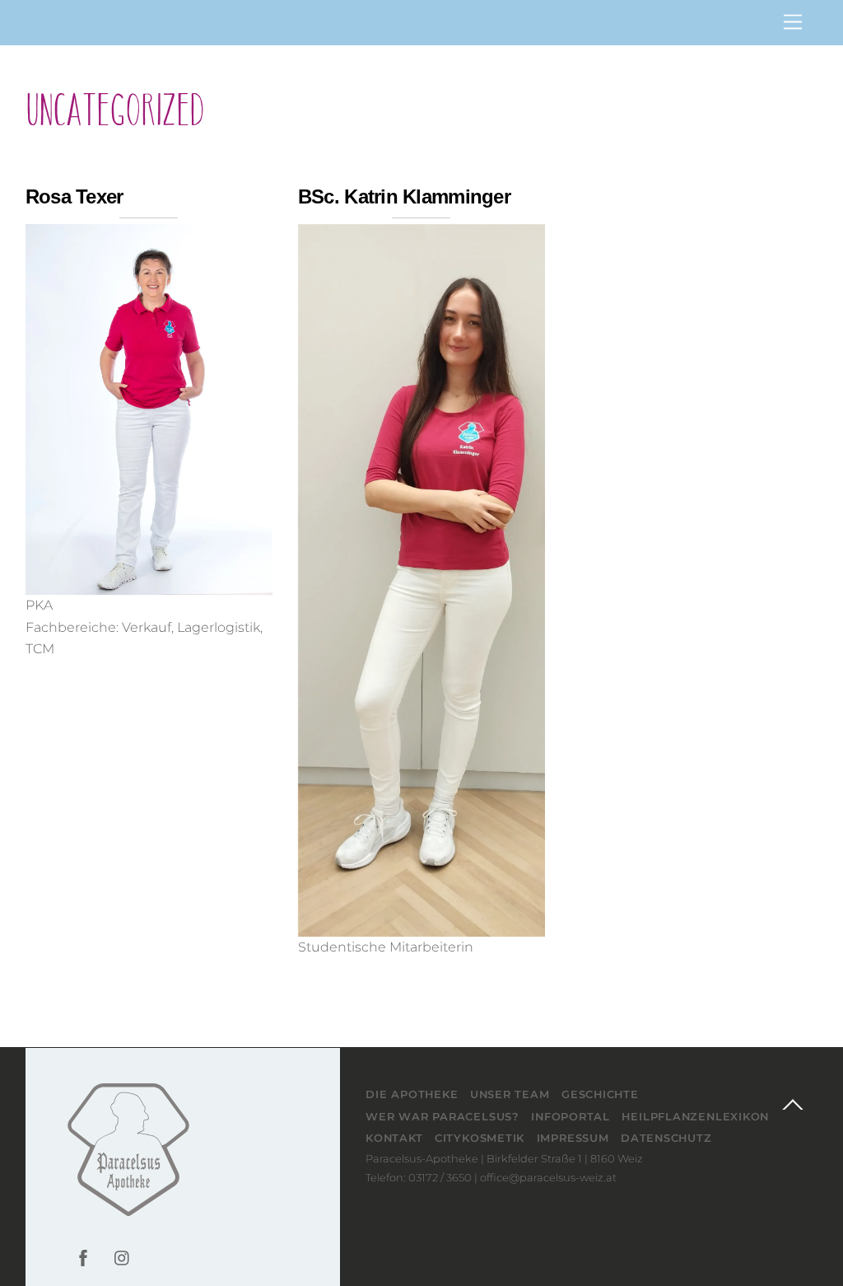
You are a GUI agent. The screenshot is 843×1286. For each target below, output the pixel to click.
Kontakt (394, 1137)
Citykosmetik (479, 1137)
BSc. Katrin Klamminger (404, 196)
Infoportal (570, 1116)
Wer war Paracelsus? (442, 1116)
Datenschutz (666, 1137)
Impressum (573, 1137)
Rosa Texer (74, 196)
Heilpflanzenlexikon (695, 1116)
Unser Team (510, 1094)
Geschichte (600, 1094)
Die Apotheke (412, 1094)
